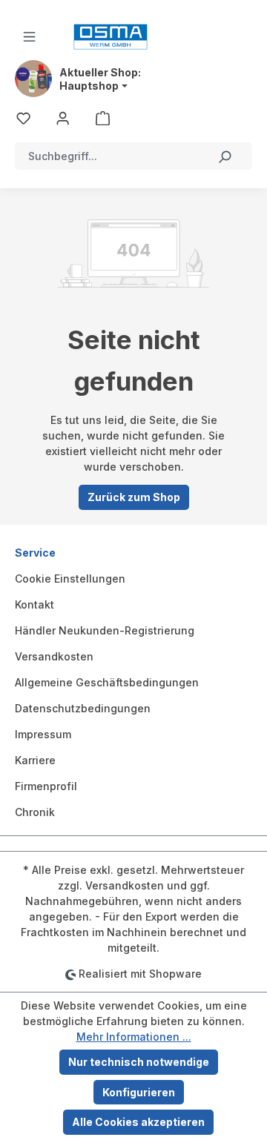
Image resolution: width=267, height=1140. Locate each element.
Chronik (35, 812)
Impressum (43, 734)
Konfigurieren (138, 1092)
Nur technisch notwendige (138, 1062)
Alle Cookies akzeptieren (138, 1122)
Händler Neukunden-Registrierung (104, 630)
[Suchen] (224, 156)
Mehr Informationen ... (133, 1036)
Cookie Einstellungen (70, 578)
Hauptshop (89, 86)
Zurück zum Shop (134, 497)
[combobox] (106, 156)
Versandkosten (54, 656)
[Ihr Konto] (63, 117)
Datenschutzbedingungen (83, 708)
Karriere (35, 760)
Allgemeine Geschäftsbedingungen (107, 682)
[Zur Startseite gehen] (110, 37)
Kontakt (34, 604)
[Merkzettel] (23, 117)
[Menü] (29, 36)
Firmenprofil (46, 786)
